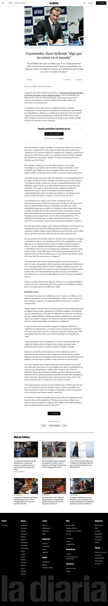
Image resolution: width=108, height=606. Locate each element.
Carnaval (24, 528)
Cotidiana (24, 534)
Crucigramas (70, 544)
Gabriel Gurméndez (54, 425)
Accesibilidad (99, 558)
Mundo (23, 560)
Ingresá (61, 138)
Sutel (64, 425)
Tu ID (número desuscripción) (72, 558)
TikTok (97, 542)
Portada (4, 525)
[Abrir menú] (3, 3)
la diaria (45, 544)
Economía (24, 542)
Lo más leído (70, 525)
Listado (68, 554)
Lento (44, 549)
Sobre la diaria (71, 568)
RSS (96, 528)
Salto (44, 534)
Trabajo (23, 571)
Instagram (98, 537)
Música (44, 565)
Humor (68, 541)
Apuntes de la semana (73, 531)
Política (10, 3)
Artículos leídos (47, 568)
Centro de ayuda (100, 552)
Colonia (44, 525)
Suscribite (101, 3)
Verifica (23, 574)
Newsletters (99, 525)
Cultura (23, 537)
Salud (23, 568)
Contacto (98, 564)
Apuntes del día (71, 528)
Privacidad (98, 561)
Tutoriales (98, 555)
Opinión (23, 563)
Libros (23, 557)
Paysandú (45, 531)
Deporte (23, 540)
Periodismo (46, 562)
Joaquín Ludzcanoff (19, 471)
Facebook (98, 540)
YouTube (97, 531)
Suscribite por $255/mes (54, 134)
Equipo (68, 571)
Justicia (23, 554)
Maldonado (46, 528)
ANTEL (44, 425)
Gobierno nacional (20, 3)
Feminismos (25, 548)
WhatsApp (98, 534)
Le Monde (45, 546)
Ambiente (24, 525)
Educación (24, 545)
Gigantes (45, 552)
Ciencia (23, 531)
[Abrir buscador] (84, 3)
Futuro (23, 551)
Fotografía (69, 538)
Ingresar (90, 3)
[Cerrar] (80, 128)
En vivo (68, 534)
